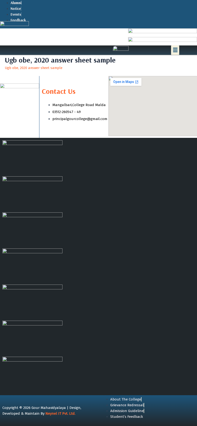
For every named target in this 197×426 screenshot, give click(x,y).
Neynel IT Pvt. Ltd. (60, 413)
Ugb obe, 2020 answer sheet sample (33, 68)
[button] (175, 50)
